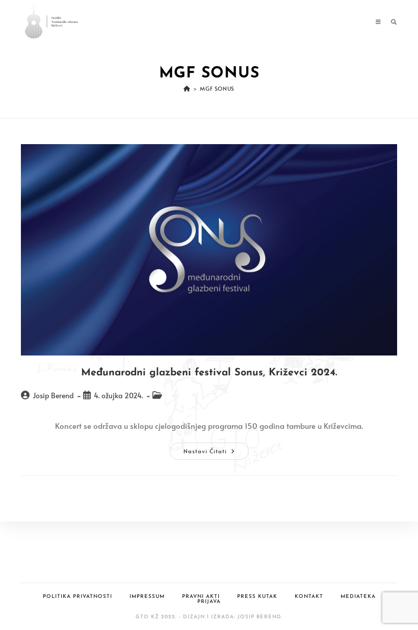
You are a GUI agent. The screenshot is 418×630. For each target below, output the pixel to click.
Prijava (209, 602)
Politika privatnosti (77, 596)
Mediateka (358, 596)
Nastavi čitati (216, 453)
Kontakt (309, 596)
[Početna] (187, 88)
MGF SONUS (217, 88)
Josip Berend (53, 395)
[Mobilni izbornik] (379, 21)
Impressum (147, 596)
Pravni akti (201, 596)
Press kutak (257, 596)
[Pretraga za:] (390, 21)
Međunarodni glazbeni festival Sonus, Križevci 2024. (209, 373)
